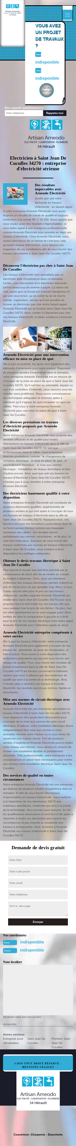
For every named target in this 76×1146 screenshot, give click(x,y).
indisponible (32, 942)
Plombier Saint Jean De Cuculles (60, 1043)
